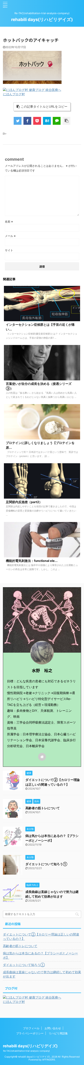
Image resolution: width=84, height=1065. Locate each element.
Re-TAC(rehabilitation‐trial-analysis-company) (26, 1050)
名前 (9, 221)
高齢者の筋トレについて (42, 808)
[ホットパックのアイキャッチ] (47, 121)
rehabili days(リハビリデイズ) (42, 19)
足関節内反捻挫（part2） (24, 502)
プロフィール (31, 1028)
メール (10, 236)
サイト (9, 250)
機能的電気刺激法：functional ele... (32, 561)
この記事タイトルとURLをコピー (44, 106)
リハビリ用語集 (58, 1033)
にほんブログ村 (14, 94)
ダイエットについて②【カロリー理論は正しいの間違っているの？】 (41, 936)
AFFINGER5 (48, 1059)
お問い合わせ (53, 1028)
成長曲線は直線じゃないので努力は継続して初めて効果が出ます (42, 974)
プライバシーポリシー (30, 1033)
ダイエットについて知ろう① (46, 864)
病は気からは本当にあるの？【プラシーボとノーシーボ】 (40, 955)
